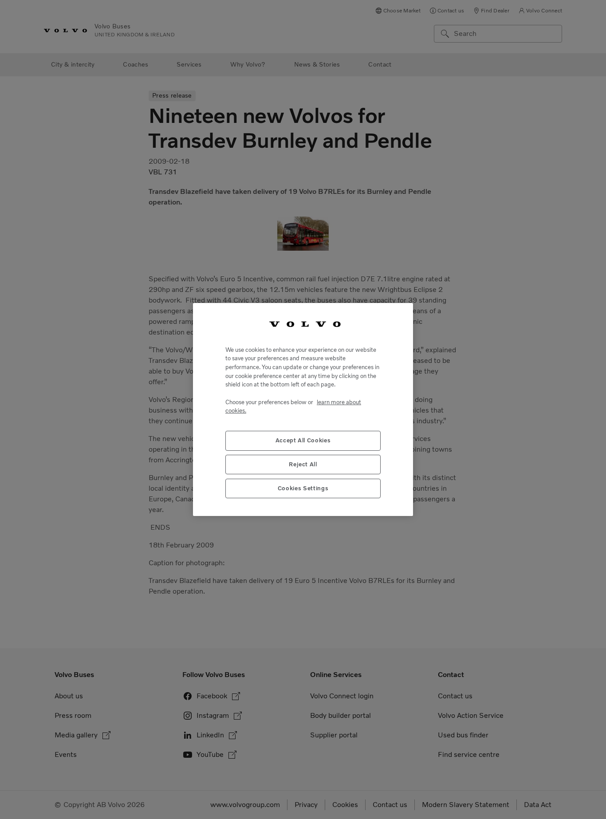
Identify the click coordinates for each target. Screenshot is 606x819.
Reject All (303, 464)
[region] (303, 409)
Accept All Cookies (303, 440)
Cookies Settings (303, 488)
